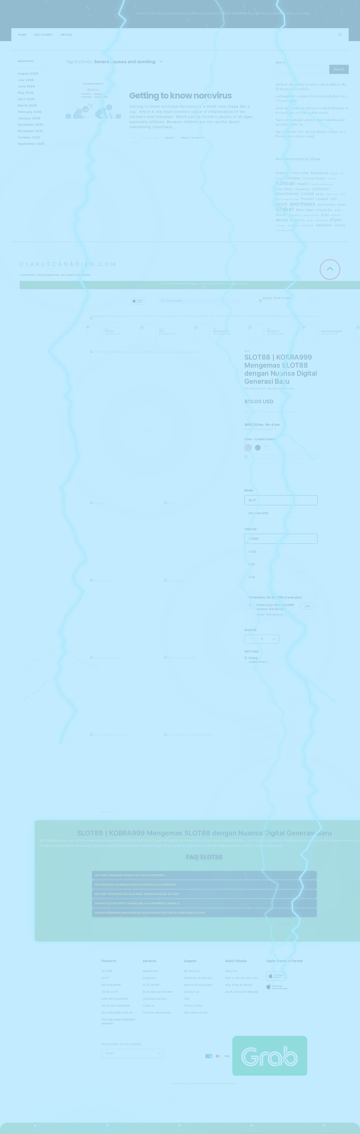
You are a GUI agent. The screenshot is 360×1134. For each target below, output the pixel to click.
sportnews (302, 204)
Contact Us (191, 991)
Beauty (335, 173)
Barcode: (273, 388)
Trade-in (148, 1005)
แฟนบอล (324, 225)
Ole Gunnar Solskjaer (287, 199)
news (320, 194)
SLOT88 (95, 316)
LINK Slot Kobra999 (160, 316)
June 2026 (26, 86)
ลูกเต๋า (310, 220)
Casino (280, 178)
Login (107, 1130)
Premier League (314, 199)
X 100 (252, 551)
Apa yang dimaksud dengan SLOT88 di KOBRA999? (130, 875)
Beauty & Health (192, 137)
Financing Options (154, 998)
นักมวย (281, 215)
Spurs (341, 204)
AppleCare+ (150, 970)
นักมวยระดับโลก (311, 215)
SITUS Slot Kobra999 (188, 316)
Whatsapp (252, 1130)
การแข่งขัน (324, 210)
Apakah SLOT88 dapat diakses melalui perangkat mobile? (137, 903)
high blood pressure (321, 184)
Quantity (250, 630)
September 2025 (31, 144)
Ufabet (285, 209)
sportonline (326, 204)
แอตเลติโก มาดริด (284, 230)
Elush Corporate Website (241, 991)
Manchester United (295, 193)
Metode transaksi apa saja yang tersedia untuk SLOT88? (137, 893)
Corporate (149, 977)
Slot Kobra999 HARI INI (219, 316)
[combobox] (199, 300)
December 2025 (30, 124)
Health (303, 184)
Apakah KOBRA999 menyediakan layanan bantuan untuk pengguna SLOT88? (150, 912)
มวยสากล (297, 220)
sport (281, 204)
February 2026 (30, 112)
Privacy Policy (193, 1005)
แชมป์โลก (293, 225)
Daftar (180, 1130)
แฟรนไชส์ (339, 225)
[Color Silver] (267, 448)
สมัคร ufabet (43, 35)
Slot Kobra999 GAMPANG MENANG (260, 316)
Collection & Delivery (198, 977)
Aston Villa (300, 173)
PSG (333, 199)
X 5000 (253, 538)
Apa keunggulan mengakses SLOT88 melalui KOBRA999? (136, 884)
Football (285, 183)
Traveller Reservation (156, 1012)
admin (169, 137)
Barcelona (319, 173)
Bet (342, 173)
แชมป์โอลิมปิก (307, 225)
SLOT (105, 316)
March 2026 (27, 105)
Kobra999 (75, 840)
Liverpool (320, 189)
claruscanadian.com (74, 14)
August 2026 (28, 73)
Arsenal (282, 173)
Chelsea (293, 178)
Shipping (266, 411)
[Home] (155, 301)
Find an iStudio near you (241, 977)
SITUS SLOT (137, 316)
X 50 (251, 564)
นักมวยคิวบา (294, 215)
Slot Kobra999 (119, 316)
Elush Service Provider (157, 991)
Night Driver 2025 (335, 194)
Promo (36, 1130)
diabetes (332, 179)
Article (66, 35)
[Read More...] (134, 137)
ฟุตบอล (282, 220)
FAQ (186, 998)
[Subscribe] (159, 1053)
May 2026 (26, 93)
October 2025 (29, 137)
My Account (192, 970)
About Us (231, 970)
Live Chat (324, 1130)
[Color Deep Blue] (258, 448)
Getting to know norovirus (180, 96)
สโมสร (336, 220)
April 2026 (26, 99)
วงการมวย (322, 220)
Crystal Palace (314, 178)
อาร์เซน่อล (281, 225)
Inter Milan (284, 189)
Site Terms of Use (195, 1012)
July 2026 (26, 80)
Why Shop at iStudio (238, 984)
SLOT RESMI (292, 316)
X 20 (251, 577)
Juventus (302, 189)
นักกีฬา (338, 210)
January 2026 (29, 118)
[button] (95, 319)
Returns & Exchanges (198, 984)
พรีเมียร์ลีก (336, 215)
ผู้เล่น (325, 215)
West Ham (305, 210)
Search (280, 62)
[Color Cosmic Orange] (248, 447)
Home (22, 35)
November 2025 (30, 131)
